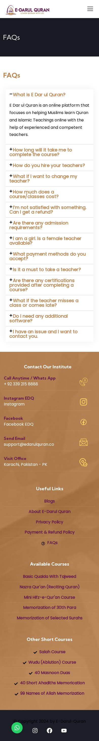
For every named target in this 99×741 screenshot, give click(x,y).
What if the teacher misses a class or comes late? (43, 302)
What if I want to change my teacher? (43, 178)
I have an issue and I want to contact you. (43, 333)
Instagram (14, 404)
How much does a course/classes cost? (34, 194)
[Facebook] (49, 730)
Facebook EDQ (19, 424)
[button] (49, 94)
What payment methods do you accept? (47, 256)
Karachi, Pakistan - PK (25, 464)
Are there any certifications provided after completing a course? (42, 285)
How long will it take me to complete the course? (40, 152)
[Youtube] (64, 730)
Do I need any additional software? (38, 318)
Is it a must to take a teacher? (47, 269)
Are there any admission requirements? (38, 225)
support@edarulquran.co (29, 444)
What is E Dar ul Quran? (39, 94)
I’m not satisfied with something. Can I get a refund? (47, 209)
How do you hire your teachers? (49, 165)
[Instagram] (35, 730)
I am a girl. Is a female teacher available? (45, 240)
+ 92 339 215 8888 (21, 384)
